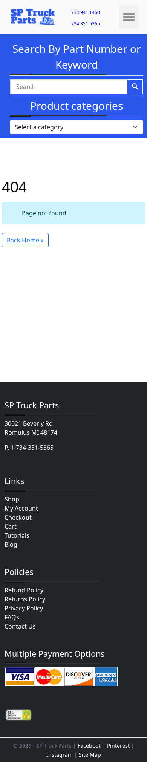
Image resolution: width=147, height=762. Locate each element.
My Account (21, 508)
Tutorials (17, 535)
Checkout (18, 517)
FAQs (12, 617)
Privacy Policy (24, 608)
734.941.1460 (85, 12)
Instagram (59, 754)
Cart (11, 526)
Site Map (90, 754)
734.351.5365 (85, 23)
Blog (11, 544)
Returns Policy (25, 599)
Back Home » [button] (25, 240)
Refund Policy (24, 590)
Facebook (89, 745)
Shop (12, 499)
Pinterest (118, 745)
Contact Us (20, 626)
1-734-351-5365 (32, 447)
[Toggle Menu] (129, 16)
